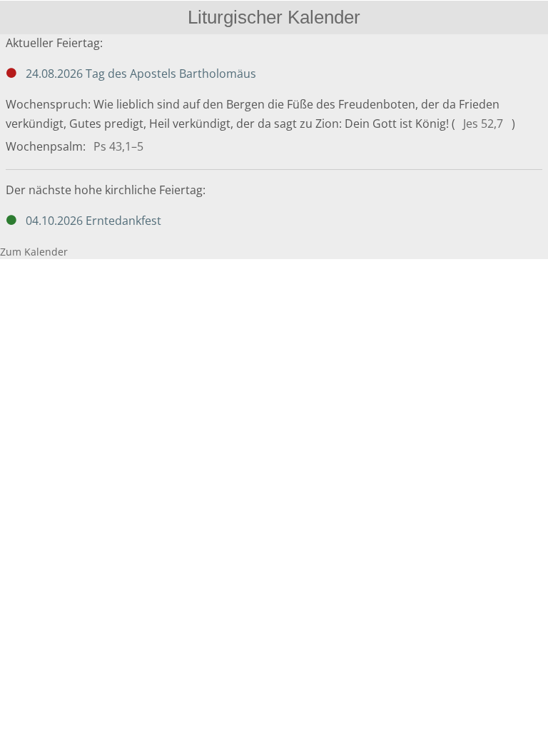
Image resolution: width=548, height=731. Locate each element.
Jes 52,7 (483, 123)
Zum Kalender (34, 251)
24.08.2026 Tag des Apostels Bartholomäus (141, 73)
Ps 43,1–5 (118, 146)
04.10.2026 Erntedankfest (93, 220)
